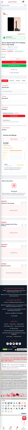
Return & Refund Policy (19, 326)
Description (11, 80)
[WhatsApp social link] (17, 344)
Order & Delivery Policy (8, 326)
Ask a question (14, 115)
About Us (6, 324)
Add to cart (18, 58)
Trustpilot (14, 346)
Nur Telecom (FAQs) (14, 328)
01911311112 (14, 305)
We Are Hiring (9, 336)
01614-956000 (7, 305)
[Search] (25, 5)
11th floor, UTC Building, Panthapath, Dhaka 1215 (14, 302)
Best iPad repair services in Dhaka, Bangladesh (14, 330)
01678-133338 (7, 294)
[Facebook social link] (7, 344)
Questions (18, 80)
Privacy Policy (12, 324)
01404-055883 (13, 306)
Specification (4, 80)
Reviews (23, 80)
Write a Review (14, 139)
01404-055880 (19, 313)
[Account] (25, 2)
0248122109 (16, 296)
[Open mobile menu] (2, 2)
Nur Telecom (7, 398)
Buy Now (14, 62)
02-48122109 (19, 306)
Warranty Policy (20, 324)
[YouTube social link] (14, 344)
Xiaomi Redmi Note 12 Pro (11, 49)
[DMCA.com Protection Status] (7, 349)
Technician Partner (17, 336)
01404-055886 (14, 315)
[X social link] (10, 344)
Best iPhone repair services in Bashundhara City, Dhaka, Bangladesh (14, 333)
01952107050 (14, 294)
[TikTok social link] (20, 344)
